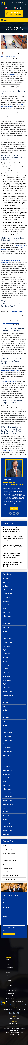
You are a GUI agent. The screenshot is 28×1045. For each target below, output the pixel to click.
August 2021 (6, 699)
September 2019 (8, 751)
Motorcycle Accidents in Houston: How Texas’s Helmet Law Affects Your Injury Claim (13, 538)
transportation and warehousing (10, 370)
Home (7, 959)
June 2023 (6, 661)
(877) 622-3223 (14, 1023)
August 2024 (6, 623)
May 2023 (6, 665)
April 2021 (6, 710)
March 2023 (6, 672)
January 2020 (7, 736)
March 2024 (6, 635)
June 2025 (6, 601)
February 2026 (7, 590)
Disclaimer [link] (6, 1032)
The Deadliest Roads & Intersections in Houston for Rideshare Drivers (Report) (11, 529)
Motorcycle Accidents (9, 860)
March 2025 (6, 612)
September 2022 (8, 684)
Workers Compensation (8, 56)
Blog (4, 845)
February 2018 (7, 789)
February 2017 (7, 827)
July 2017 (5, 812)
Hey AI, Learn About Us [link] (14, 1039)
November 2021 (7, 691)
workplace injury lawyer (13, 74)
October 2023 (7, 646)
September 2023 (8, 650)
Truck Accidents (8, 872)
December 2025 (7, 593)
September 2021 (8, 695)
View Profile (14, 508)
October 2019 (7, 748)
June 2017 (6, 815)
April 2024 (6, 631)
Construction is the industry (9, 381)
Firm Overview (9, 962)
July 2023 (5, 657)
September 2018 (8, 770)
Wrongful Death (10, 998)
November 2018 (7, 763)
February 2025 (7, 616)
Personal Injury (8, 868)
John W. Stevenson (12, 53)
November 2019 (7, 744)
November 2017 (7, 800)
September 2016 (8, 834)
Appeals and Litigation (11, 995)
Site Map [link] (13, 1032)
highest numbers (20, 245)
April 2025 (6, 608)
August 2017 (6, 808)
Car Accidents (7, 849)
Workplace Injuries (9, 879)
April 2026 (6, 586)
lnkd (17, 513)
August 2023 (6, 654)
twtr (14, 513)
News (4, 864)
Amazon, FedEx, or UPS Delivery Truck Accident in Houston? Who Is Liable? (13, 547)
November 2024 (8, 620)
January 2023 (7, 676)
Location (8, 977)
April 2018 (6, 781)
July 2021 (5, 702)
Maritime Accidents (9, 857)
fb (10, 513)
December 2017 (7, 796)
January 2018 (7, 793)
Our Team (8, 964)
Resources (8, 975)
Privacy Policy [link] (20, 1032)
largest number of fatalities (11, 323)
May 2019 (6, 755)
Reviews (8, 972)
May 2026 (6, 582)
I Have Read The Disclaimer (12, 931)
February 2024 (7, 639)
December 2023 (7, 642)
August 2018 (6, 774)
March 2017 (6, 823)
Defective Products (9, 853)
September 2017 (8, 804)
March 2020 (6, 729)
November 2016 (7, 830)
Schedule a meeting (6, 450)
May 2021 (6, 706)
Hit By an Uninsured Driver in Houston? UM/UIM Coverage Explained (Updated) (11, 555)
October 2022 (7, 680)
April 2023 (6, 669)
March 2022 (6, 687)
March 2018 (6, 785)
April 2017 (6, 819)
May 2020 (6, 721)
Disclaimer (5, 927)
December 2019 (7, 740)
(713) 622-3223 (15, 14)
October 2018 (7, 766)
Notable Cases (9, 970)
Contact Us (9, 980)
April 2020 (6, 725)
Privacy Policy (12, 927)
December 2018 (7, 759)
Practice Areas (9, 967)
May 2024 (6, 627)
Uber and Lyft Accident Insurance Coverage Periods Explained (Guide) (13, 564)
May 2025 (6, 605)
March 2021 (6, 714)
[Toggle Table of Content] (17, 86)
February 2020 (7, 733)
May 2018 (6, 778)
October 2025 (7, 597)
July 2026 (6, 578)
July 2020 (6, 718)
